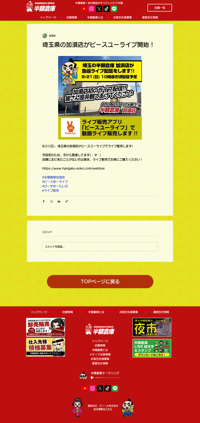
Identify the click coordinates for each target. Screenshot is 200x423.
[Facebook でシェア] (43, 201)
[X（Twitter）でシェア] (51, 201)
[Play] (92, 377)
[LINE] (114, 9)
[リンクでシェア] (66, 201)
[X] (99, 9)
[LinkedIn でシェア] (59, 201)
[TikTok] (106, 9)
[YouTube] (84, 9)
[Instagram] (91, 9)
